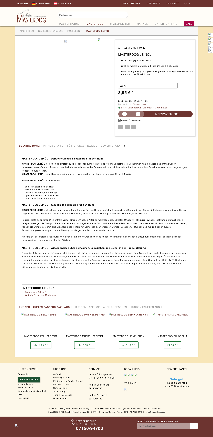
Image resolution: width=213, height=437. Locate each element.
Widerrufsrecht (25, 387)
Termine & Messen (62, 394)
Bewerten (136, 120)
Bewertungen (113, 145)
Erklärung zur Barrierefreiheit (68, 381)
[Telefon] (210, 50)
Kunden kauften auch (146, 307)
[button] (120, 127)
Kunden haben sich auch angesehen (101, 307)
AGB (20, 394)
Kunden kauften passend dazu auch (45, 307)
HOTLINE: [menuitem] (22, 3)
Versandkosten (25, 384)
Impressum (23, 397)
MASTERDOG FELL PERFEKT (40, 336)
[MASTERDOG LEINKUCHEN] (128, 323)
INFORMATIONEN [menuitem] (131, 3)
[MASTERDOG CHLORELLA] (172, 323)
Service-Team (60, 387)
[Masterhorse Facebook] (210, 35)
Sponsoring (23, 374)
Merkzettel (154, 3)
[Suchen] (124, 14)
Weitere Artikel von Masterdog (40, 294)
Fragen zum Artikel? (35, 292)
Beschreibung (29, 145)
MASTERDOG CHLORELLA (172, 336)
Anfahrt (57, 374)
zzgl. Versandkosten (137, 104)
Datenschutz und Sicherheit (32, 390)
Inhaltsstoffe (53, 145)
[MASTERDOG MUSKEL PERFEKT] (84, 323)
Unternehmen (60, 398)
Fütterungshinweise (82, 145)
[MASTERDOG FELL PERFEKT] (41, 323)
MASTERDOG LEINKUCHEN (128, 336)
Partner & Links (61, 384)
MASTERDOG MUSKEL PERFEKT (84, 336)
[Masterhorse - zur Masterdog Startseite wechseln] (31, 16)
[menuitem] (41, 4)
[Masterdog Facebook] (210, 40)
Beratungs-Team (61, 377)
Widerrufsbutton (29, 379)
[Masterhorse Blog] (210, 45)
